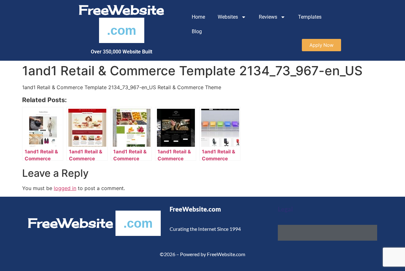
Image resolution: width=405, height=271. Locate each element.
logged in (65, 188)
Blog (197, 31)
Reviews (268, 17)
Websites (228, 17)
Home (198, 17)
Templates (309, 17)
